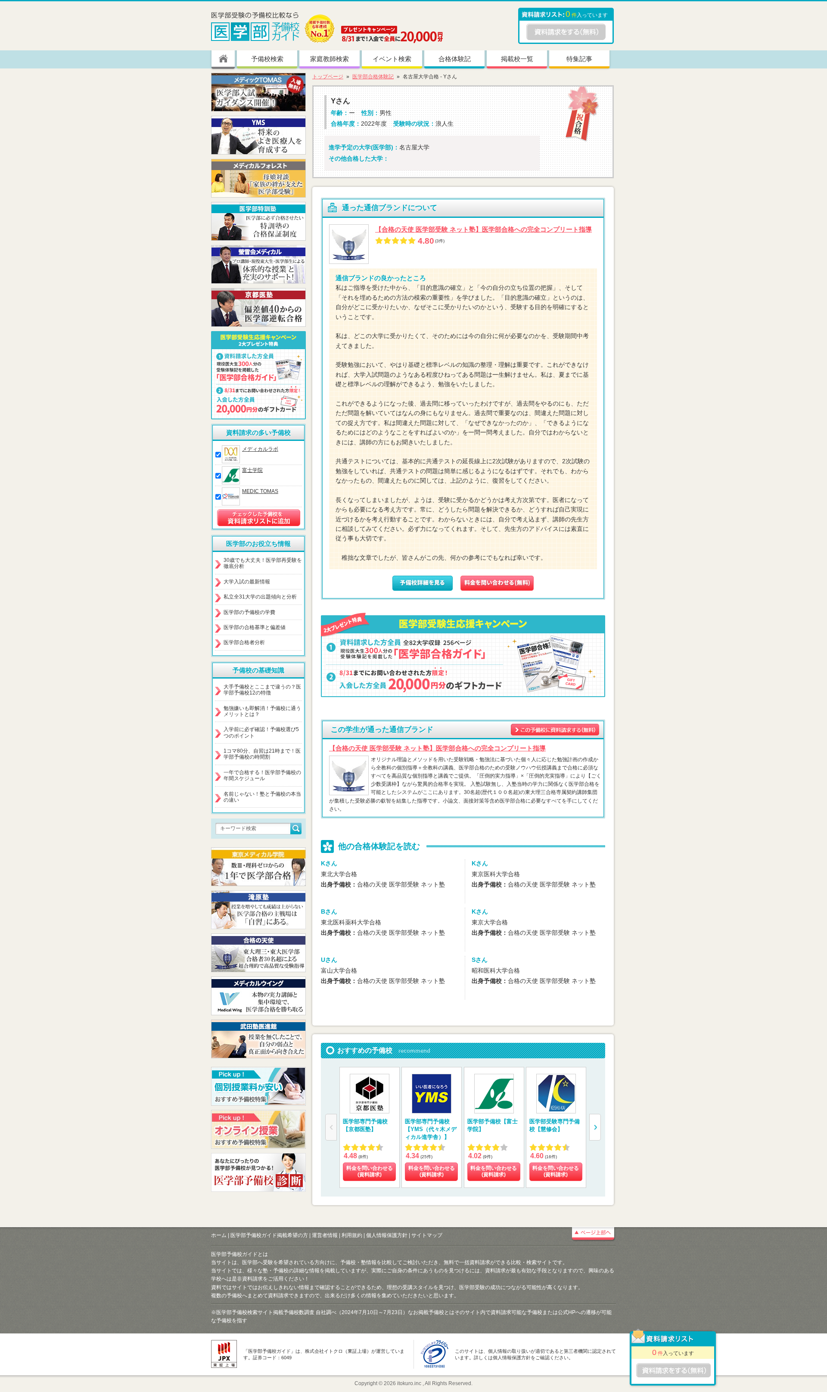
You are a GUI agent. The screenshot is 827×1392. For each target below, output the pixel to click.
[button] (595, 1127)
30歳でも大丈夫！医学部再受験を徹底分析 (263, 563)
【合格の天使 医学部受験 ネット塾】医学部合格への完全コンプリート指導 (483, 229)
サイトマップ (426, 1235)
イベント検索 (392, 58)
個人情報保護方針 (386, 1235)
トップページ (327, 77)
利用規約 (352, 1235)
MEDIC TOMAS (260, 491)
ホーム (219, 1235)
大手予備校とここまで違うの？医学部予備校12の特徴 (262, 690)
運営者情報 (325, 1235)
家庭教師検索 (329, 58)
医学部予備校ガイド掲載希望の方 (269, 1235)
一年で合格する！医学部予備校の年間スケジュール (262, 775)
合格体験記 (454, 58)
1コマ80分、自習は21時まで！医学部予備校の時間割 (262, 754)
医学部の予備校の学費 (249, 612)
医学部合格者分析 (244, 642)
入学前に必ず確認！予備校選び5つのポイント (261, 732)
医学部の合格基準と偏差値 (255, 627)
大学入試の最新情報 (247, 582)
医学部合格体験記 (373, 77)
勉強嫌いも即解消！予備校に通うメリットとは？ (262, 711)
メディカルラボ (260, 449)
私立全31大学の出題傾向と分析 (260, 597)
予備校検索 (267, 58)
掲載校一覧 (517, 58)
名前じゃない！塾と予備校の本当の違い (262, 797)
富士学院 (252, 470)
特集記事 (579, 58)
